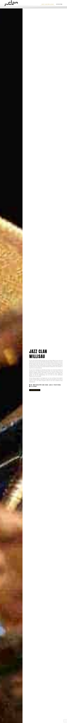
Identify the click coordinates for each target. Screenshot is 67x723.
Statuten (59, 4)
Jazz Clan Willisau (47, 4)
